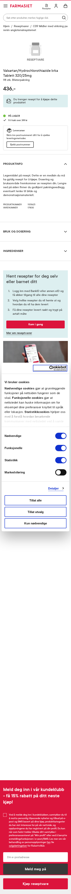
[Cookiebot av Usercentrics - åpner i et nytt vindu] (50, 368)
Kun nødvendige (35, 523)
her (48, 842)
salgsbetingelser (18, 845)
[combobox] (35, 18)
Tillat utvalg (36, 511)
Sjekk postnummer (20, 144)
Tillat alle (35, 500)
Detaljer (53, 488)
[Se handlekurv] (65, 6)
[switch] (60, 448)
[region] (35, 51)
